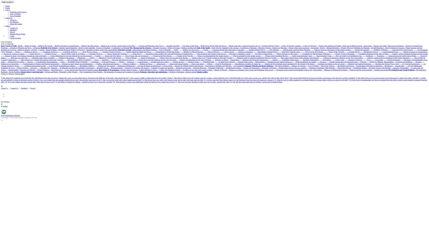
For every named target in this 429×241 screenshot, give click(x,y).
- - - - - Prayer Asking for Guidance (115, 54)
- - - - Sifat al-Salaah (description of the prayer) (209, 54)
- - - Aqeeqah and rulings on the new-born (330, 64)
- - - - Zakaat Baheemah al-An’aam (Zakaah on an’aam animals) (69, 56)
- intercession (367, 46)
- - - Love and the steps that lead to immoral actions (80, 70)
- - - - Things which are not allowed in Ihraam (172, 58)
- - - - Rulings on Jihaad (219, 60)
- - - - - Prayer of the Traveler (334, 52)
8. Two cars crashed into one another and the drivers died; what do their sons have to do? (69, 80)
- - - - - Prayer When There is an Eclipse (71, 54)
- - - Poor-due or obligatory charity (238, 54)
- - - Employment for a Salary (158, 62)
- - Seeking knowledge (380, 70)
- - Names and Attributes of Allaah (329, 46)
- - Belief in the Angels (44, 46)
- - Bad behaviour (56, 70)
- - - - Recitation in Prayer (369, 52)
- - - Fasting (96, 56)
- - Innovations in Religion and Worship (217, 66)
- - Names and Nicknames (250, 68)
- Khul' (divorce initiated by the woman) (225, 48)
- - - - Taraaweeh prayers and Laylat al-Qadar (400, 56)
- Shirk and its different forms (352, 46)
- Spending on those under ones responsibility (101, 50)
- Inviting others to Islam (128, 70)
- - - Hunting (417, 62)
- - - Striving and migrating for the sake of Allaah (194, 60)
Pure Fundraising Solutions (10, 115)
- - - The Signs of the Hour (189, 46)
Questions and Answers (18, 12)
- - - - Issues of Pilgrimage (146, 58)
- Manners (54, 68)
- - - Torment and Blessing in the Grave (150, 46)
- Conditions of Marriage (248, 48)
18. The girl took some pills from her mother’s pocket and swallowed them (256, 82)
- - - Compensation (141, 62)
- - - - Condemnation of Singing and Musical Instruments (39, 64)
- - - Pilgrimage (80, 58)
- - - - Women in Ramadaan (65, 58)
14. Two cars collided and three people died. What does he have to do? (30, 82)
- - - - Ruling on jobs (176, 62)
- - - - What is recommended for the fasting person (211, 56)
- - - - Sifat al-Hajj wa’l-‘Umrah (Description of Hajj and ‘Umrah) (40, 60)
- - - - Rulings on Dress (144, 64)
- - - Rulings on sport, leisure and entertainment (76, 64)
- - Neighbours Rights (359, 68)
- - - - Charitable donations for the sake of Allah (371, 54)
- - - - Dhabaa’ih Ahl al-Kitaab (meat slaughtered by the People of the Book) (288, 64)
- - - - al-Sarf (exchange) (392, 60)
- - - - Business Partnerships (309, 60)
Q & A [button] (7, 10)
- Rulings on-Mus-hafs (188, 48)
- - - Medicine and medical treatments (358, 64)
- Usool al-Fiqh (167, 66)
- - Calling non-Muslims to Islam (169, 70)
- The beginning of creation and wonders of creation (121, 72)
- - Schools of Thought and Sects (20, 48)
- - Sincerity (33, 68)
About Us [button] (8, 18)
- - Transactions (234, 60)
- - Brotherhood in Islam (232, 68)
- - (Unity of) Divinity (309, 46)
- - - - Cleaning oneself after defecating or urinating (226, 50)
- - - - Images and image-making (177, 64)
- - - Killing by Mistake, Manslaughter (380, 62)
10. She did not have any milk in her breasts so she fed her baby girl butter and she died (172, 80)
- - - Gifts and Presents (107, 62)
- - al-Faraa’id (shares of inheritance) (149, 66)
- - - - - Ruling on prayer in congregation (413, 52)
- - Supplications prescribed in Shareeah (368, 66)
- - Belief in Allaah (29, 46)
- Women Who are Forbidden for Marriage (355, 48)
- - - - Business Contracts (353, 60)
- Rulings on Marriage (279, 48)
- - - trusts (61, 62)
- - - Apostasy (322, 62)
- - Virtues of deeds (22, 68)
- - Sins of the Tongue (327, 66)
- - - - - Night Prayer (135, 54)
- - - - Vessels (203, 50)
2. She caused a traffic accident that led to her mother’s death (150, 78)
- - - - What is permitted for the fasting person (245, 56)
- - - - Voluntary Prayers (93, 54)
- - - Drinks (208, 64)
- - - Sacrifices (104, 60)
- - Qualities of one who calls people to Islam (197, 70)
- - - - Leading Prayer (352, 52)
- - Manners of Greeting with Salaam (136, 68)
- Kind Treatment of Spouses (394, 48)
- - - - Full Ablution (272, 50)
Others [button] (7, 26)
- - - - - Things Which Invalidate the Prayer (136, 52)
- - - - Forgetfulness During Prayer (265, 52)
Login (12, 36)
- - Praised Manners (42, 70)
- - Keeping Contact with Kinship (379, 68)
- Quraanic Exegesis (159, 48)
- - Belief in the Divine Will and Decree (213, 46)
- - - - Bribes (119, 62)
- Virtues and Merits (51, 72)
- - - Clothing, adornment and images (106, 64)
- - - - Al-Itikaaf (367, 56)
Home (7, 6)
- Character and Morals (27, 70)
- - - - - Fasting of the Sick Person (160, 56)
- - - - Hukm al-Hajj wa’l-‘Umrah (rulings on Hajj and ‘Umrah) (210, 58)
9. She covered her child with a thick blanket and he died (121, 80)
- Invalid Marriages (377, 48)
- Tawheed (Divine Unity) (270, 46)
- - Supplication (399, 66)
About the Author (16, 24)
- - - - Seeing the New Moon (111, 56)
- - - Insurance (129, 62)
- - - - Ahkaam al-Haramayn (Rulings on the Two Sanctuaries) (341, 58)
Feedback (13, 30)
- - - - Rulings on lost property (105, 66)
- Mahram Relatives (333, 48)
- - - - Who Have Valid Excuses (289, 52)
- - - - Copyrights (377, 60)
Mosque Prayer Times (17, 34)
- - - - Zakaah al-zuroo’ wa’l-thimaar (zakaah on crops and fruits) (24, 56)
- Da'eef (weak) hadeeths (86, 48)
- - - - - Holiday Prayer (48, 54)
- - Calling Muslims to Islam (147, 70)
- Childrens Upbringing (176, 72)
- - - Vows (95, 60)
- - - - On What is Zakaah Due (262, 54)
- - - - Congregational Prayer (388, 52)
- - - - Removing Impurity (360, 50)
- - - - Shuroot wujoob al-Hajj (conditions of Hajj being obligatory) (387, 58)
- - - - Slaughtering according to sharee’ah (246, 64)
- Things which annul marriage (298, 48)
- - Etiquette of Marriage (215, 68)
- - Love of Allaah (312, 66)
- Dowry (322, 48)
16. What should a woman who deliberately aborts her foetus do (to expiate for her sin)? (144, 82)
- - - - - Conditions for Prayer (48, 52)
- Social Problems (14, 72)
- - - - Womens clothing (127, 64)
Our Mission (14, 22)
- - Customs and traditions (403, 62)
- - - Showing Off (43, 68)
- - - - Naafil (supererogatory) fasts (300, 56)
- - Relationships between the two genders (292, 68)
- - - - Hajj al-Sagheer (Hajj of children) (77, 60)
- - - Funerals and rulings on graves (121, 60)
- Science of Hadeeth (102, 48)
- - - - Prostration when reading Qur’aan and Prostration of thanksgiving (167, 54)
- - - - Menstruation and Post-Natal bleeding (294, 50)
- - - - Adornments (159, 64)
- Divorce (34, 50)
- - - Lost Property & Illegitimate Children (61, 66)
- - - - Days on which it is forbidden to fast (347, 56)
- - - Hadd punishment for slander (305, 62)
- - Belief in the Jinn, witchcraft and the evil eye (244, 46)
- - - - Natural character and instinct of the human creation (330, 50)
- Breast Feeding (51, 50)
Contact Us (14, 28)
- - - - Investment (325, 60)
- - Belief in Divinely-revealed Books (66, 46)
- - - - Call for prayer (227, 52)
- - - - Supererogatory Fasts (322, 56)
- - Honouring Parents (343, 68)
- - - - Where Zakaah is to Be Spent (285, 54)
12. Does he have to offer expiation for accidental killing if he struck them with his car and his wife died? (311, 80)
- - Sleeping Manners (198, 68)
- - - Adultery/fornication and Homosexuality (342, 62)
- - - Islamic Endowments (244, 62)
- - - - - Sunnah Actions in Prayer (109, 52)
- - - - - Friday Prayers (32, 54)
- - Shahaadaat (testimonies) (126, 66)
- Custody (41, 50)
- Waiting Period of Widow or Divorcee (71, 50)
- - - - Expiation (378, 56)
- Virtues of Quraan (173, 48)
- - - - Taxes (366, 60)
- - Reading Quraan (102, 68)
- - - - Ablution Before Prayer (255, 50)
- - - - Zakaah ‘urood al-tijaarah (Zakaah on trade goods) (408, 54)
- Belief (20, 46)
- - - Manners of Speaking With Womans (321, 68)
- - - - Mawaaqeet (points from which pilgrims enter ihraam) (298, 58)
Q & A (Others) (15, 14)
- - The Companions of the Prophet (90, 72)
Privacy (12, 32)
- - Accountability (238, 66)
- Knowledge (317, 70)
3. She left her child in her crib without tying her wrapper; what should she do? (200, 78)
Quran (7, 8)
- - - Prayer (17, 52)
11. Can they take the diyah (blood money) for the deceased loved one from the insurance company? (239, 80)
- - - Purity (175, 50)
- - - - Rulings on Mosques (243, 52)
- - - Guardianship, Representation (45, 62)
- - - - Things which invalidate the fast (274, 56)
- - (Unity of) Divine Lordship (290, 46)
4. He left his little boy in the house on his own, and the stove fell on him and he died (258, 78)
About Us (13, 20)
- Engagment (314, 48)
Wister (5, 106)
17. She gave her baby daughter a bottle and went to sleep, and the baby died (202, 82)
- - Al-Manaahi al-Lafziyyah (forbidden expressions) (76, 68)
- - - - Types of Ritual (129, 58)
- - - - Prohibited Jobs (206, 62)
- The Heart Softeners (282, 66)
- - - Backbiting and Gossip (344, 66)
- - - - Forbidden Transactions (288, 60)
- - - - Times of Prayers (211, 52)
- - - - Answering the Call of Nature (400, 50)
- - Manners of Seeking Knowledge (335, 70)
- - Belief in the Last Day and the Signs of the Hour (117, 46)
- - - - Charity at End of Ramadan (343, 54)
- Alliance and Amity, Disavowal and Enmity (388, 46)
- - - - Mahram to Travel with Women (108, 58)
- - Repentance (388, 66)
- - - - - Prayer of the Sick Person (312, 52)
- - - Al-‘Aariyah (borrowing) (409, 64)
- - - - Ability (90, 58)
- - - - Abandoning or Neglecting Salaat (166, 52)
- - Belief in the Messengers (89, 46)
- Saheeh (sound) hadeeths (67, 48)
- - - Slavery (29, 62)
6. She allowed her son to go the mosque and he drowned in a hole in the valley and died (387, 78)
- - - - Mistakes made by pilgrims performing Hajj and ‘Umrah (255, 58)
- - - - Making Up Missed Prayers (191, 52)
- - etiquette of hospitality (400, 68)
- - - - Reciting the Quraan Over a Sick (385, 64)
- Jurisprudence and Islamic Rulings (144, 50)
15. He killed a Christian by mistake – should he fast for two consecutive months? (84, 82)
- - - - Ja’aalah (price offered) (224, 62)
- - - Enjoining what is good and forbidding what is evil (292, 70)
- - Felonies (362, 62)
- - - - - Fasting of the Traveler (182, 56)
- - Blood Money (259, 62)
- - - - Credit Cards (338, 60)
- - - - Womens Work (191, 62)
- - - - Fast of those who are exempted (134, 56)
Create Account (15, 38)
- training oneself (191, 72)
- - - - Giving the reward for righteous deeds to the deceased (155, 60)
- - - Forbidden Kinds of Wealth (76, 62)
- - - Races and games (196, 64)
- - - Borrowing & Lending (15, 62)
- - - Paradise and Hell (172, 46)
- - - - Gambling (93, 62)
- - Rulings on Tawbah (298, 66)
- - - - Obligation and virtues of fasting (41, 58)
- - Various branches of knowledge (360, 70)
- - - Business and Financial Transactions (254, 60)
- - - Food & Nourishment (222, 64)
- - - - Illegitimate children (85, 66)
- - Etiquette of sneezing (182, 68)
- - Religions (36, 48)
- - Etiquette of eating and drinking (161, 68)
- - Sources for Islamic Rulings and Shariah (188, 66)
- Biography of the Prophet (68, 72)
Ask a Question (15, 16)
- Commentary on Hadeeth (120, 48)
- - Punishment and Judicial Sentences (279, 62)
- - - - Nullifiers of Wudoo (379, 50)
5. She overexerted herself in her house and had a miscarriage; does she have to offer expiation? (321, 78)
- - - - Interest (273, 60)
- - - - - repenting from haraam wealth (32, 66)
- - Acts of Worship (164, 50)
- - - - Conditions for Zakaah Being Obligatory (314, 54)
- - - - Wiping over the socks (189, 50)
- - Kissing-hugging (116, 68)
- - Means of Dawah (220, 70)
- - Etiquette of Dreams (268, 68)
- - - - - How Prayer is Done (88, 52)
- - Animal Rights (12, 70)
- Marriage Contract (264, 48)
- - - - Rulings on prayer (29, 52)
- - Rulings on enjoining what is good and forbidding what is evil (250, 70)
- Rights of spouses (23, 50)
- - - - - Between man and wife (17, 58)
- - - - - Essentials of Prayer (68, 52)
